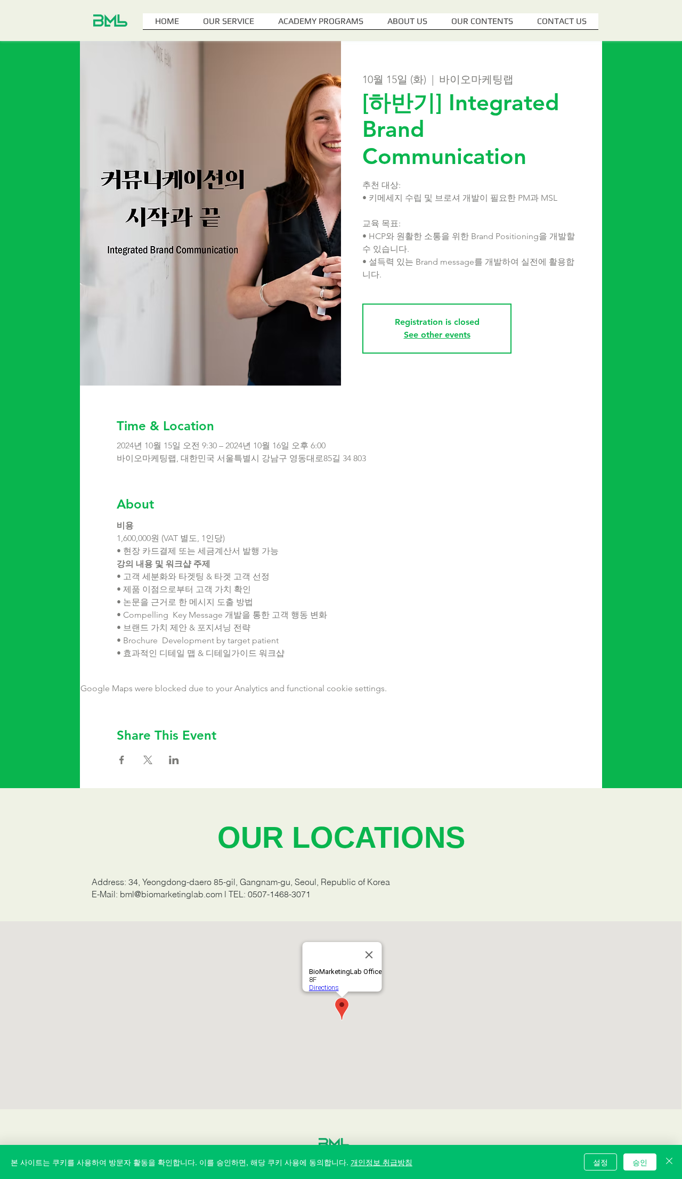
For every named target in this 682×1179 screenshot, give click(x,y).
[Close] (669, 1161)
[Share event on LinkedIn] (174, 760)
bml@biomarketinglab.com (171, 894)
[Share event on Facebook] (122, 760)
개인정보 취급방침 (381, 1162)
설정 (600, 1162)
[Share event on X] (148, 760)
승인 (639, 1162)
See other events (437, 335)
